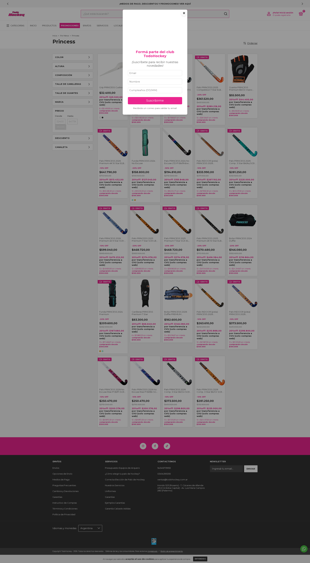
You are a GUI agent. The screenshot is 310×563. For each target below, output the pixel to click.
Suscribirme (155, 100)
